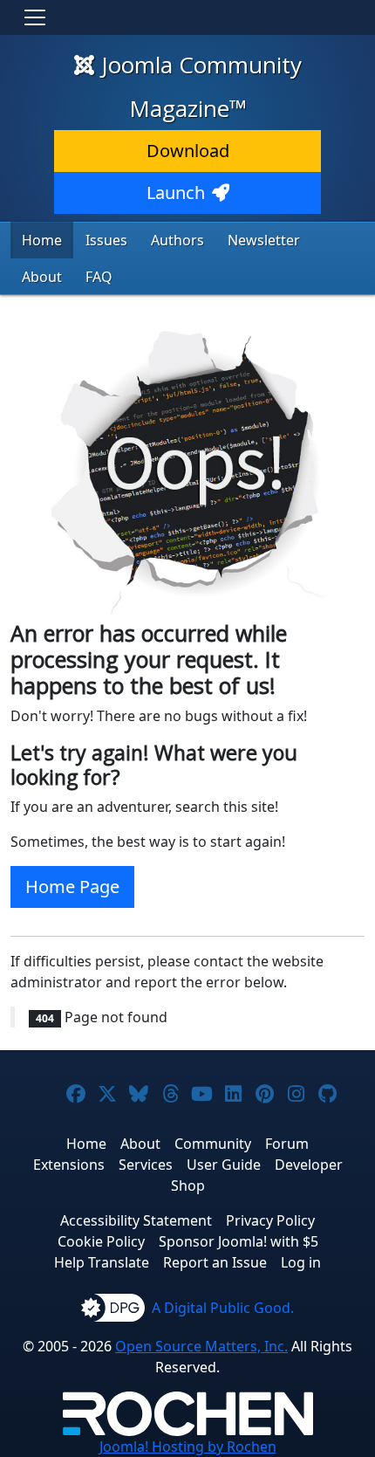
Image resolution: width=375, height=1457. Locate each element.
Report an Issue (215, 1262)
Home (42, 240)
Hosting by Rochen (187, 1446)
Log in (301, 1262)
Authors (177, 240)
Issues (106, 240)
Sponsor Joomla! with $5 (238, 1241)
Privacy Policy (270, 1220)
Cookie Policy (101, 1241)
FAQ (98, 276)
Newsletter (264, 240)
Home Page (72, 886)
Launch (176, 192)
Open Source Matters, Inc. (201, 1346)
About (42, 276)
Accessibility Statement (136, 1220)
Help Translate (101, 1262)
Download (188, 150)
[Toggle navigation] (34, 17)
